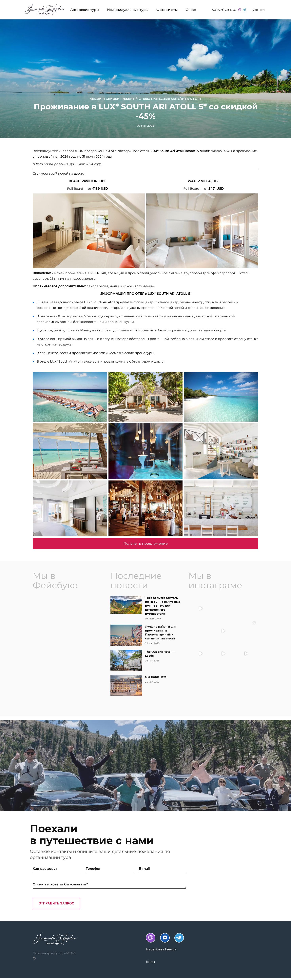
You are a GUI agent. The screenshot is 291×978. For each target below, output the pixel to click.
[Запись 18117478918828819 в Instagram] (200, 653)
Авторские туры (84, 10)
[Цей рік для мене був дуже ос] (223, 608)
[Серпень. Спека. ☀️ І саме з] (246, 608)
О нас (191, 10)
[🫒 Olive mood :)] (200, 631)
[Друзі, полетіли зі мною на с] (223, 631)
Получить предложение (145, 543)
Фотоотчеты (167, 10)
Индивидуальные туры (127, 10)
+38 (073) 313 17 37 (224, 9)
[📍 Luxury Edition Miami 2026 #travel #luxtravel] (246, 631)
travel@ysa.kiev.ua (161, 949)
